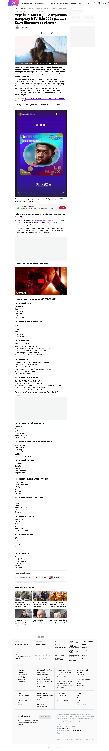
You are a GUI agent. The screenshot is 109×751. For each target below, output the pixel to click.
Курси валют (80, 674)
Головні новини (22, 672)
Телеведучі (58, 652)
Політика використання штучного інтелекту (74, 646)
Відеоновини (21, 679)
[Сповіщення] (94, 3)
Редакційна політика (60, 647)
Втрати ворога (41, 686)
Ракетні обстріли (42, 672)
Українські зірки (26, 3)
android (61, 739)
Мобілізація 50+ (61, 676)
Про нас (57, 641)
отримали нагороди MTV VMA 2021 (45, 220)
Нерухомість (61, 693)
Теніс (78, 700)
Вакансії (84, 647)
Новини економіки (83, 670)
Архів (83, 652)
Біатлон (79, 702)
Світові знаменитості (41, 3)
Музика (52, 3)
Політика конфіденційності (73, 642)
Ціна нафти (80, 672)
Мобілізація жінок (62, 679)
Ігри (83, 658)
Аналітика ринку (61, 695)
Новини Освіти (42, 693)
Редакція (57, 644)
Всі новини (21, 670)
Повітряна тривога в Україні (45, 679)
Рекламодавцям (59, 655)
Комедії (20, 702)
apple (71, 739)
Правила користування (59, 659)
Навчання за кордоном (43, 706)
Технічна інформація (87, 641)
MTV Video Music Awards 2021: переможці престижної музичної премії (40, 99)
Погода (20, 684)
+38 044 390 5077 (41, 644)
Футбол (79, 698)
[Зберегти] (62, 33)
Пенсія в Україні (81, 686)
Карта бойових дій (42, 674)
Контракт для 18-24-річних (64, 681)
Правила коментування (72, 660)
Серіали (20, 704)
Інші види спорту (81, 704)
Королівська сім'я (63, 3)
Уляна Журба (24, 27)
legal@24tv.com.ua (76, 730)
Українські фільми (23, 698)
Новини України (22, 674)
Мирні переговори (42, 677)
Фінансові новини (82, 677)
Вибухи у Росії (41, 684)
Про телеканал (59, 650)
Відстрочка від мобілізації (64, 683)
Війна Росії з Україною (44, 670)
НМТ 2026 (40, 702)
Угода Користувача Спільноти (74, 656)
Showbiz (17, 8)
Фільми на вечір (22, 700)
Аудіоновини (21, 681)
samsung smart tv (90, 739)
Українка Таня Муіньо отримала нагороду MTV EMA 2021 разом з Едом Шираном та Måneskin (46, 8)
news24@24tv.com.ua (21, 644)
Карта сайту (85, 655)
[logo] (13, 3)
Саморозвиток (41, 704)
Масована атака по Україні (44, 681)
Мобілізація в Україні (64, 670)
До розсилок (45, 717)
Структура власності (87, 650)
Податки (79, 683)
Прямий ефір (21, 677)
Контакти (84, 644)
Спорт (79, 693)
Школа (39, 699)
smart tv (80, 739)
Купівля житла (61, 698)
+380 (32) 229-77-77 (66, 728)
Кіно (19, 693)
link (36, 655)
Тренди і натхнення (62, 700)
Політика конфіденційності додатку (73, 651)
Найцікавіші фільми (23, 695)
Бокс (78, 695)
